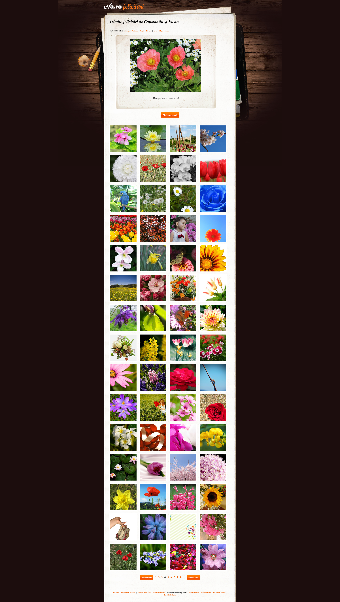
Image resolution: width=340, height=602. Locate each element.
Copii (142, 31)
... (184, 577)
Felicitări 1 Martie (170, 595)
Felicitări (116, 593)
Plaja (161, 31)
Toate (167, 31)
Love (155, 31)
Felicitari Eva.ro (124, 6)
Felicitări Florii (206, 593)
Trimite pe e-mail (170, 115)
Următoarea (193, 578)
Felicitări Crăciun (159, 593)
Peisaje (127, 31)
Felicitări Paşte (194, 593)
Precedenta (147, 578)
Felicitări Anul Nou (144, 593)
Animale (135, 31)
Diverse (148, 31)
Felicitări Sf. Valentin (128, 593)
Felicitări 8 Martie (219, 593)
